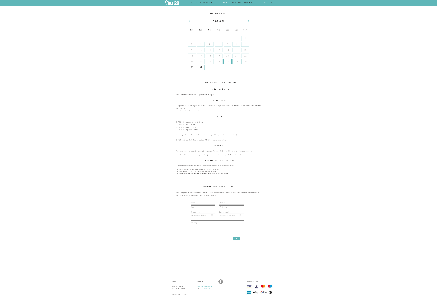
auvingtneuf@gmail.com (204, 286)
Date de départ (224, 212)
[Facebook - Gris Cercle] (220, 281)
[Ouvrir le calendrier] (212, 215)
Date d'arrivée (195, 212)
